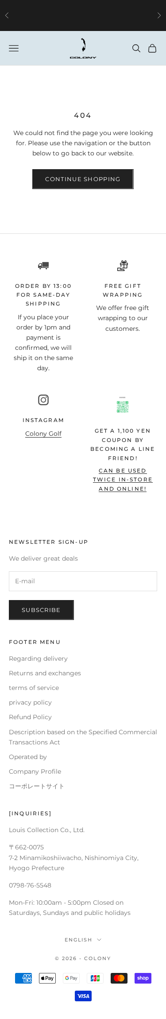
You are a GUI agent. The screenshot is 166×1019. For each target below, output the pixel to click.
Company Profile (35, 771)
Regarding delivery (38, 659)
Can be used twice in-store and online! (123, 479)
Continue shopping (82, 178)
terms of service (34, 688)
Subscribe (41, 609)
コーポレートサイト (37, 786)
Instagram (43, 420)
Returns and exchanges (45, 673)
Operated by (28, 757)
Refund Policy (30, 717)
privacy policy (30, 702)
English (79, 940)
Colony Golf (43, 434)
